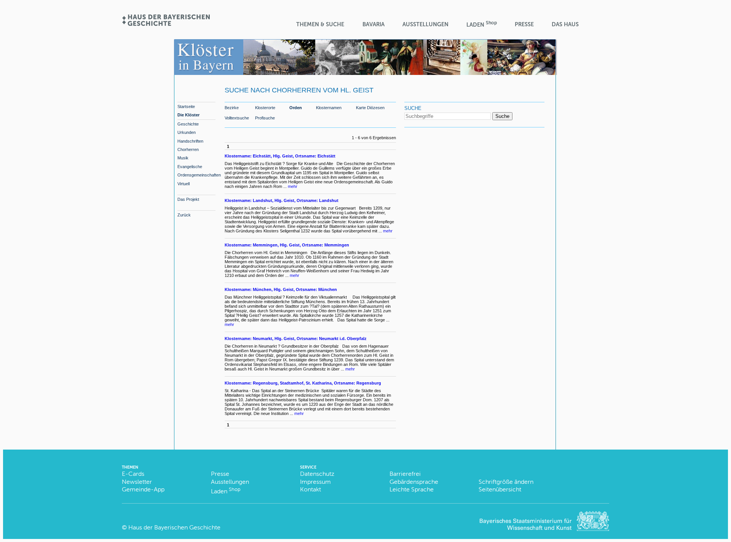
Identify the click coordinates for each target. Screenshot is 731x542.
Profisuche (265, 118)
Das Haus (565, 24)
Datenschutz (317, 473)
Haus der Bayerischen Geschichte (174, 527)
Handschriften (190, 141)
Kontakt (310, 489)
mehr (292, 186)
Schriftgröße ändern (506, 481)
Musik (182, 158)
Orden (295, 107)
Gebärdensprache (413, 481)
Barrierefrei (405, 473)
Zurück (184, 215)
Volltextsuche (237, 118)
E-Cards (133, 473)
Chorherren (188, 149)
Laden (481, 24)
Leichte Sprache (411, 489)
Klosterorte (265, 107)
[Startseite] (165, 23)
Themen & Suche (320, 24)
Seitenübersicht (500, 489)
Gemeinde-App (143, 489)
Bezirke (232, 107)
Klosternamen (329, 107)
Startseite (186, 106)
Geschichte (188, 124)
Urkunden (186, 132)
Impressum (315, 481)
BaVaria (373, 24)
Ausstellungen (425, 24)
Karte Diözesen (370, 107)
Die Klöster (188, 115)
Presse (524, 24)
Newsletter (137, 481)
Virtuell (183, 183)
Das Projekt (188, 199)
